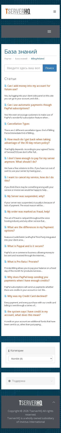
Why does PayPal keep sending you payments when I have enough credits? (26, 278)
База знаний (21, 58)
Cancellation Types (18, 123)
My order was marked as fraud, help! (28, 211)
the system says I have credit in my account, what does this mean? (26, 313)
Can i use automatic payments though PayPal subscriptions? (28, 106)
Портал (7, 58)
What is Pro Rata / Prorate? (23, 261)
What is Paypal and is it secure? (25, 246)
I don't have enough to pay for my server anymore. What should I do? (29, 160)
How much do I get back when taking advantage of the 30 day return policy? (27, 141)
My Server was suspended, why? (25, 196)
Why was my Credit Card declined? (27, 296)
